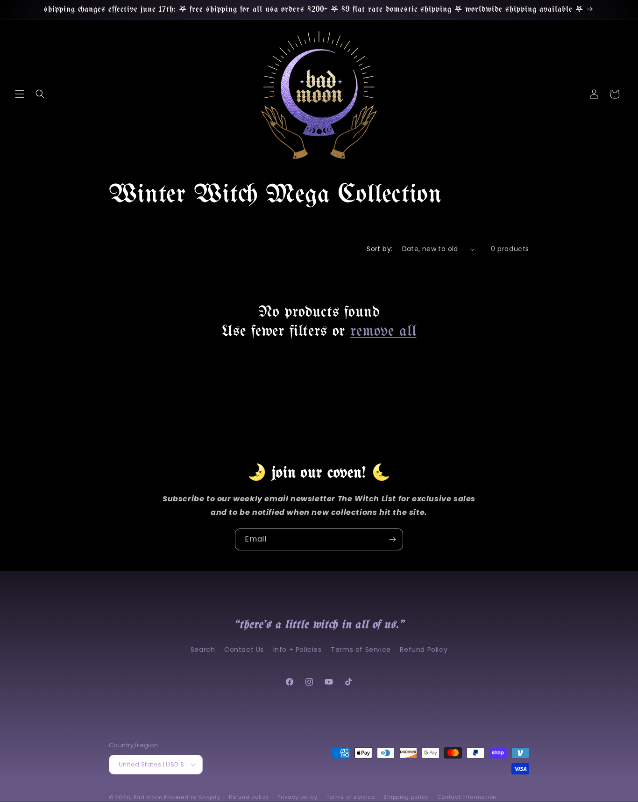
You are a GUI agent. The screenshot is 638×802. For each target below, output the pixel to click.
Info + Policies (297, 649)
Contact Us (244, 649)
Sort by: (379, 248)
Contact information (466, 797)
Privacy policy (297, 797)
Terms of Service (361, 649)
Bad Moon (148, 797)
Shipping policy (405, 797)
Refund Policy (423, 649)
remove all (383, 332)
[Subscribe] (392, 539)
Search (203, 649)
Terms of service (350, 797)
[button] (19, 94)
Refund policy (249, 797)
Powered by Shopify (192, 797)
